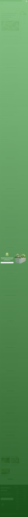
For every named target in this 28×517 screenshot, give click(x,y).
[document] (14, 258)
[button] (26, 1)
